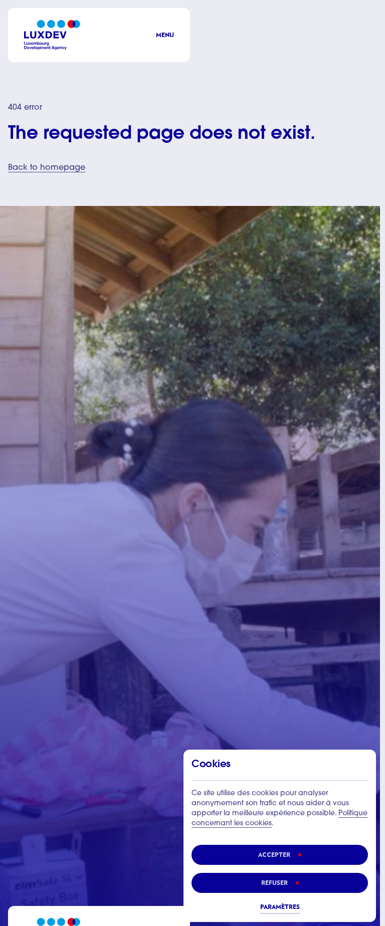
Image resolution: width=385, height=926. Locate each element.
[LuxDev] (52, 35)
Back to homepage (46, 168)
